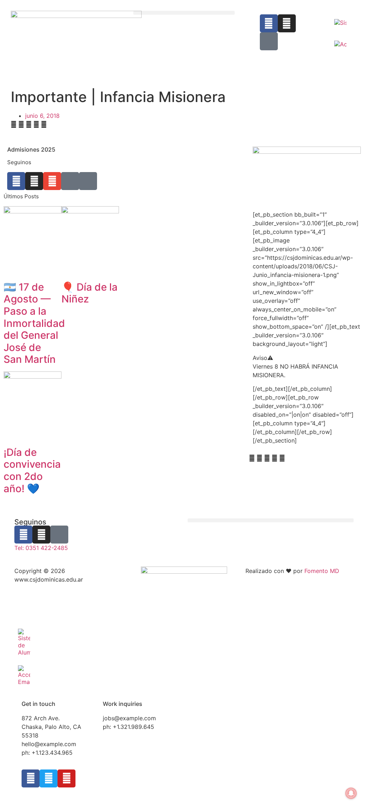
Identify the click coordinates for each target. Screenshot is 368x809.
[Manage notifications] (351, 793)
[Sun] (88, 181)
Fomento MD (321, 570)
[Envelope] (52, 181)
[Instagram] (287, 23)
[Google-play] (269, 41)
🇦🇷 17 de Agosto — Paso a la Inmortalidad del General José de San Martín (34, 323)
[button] (183, 13)
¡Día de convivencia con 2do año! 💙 (32, 470)
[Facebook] (269, 23)
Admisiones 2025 (31, 149)
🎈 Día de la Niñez (89, 293)
